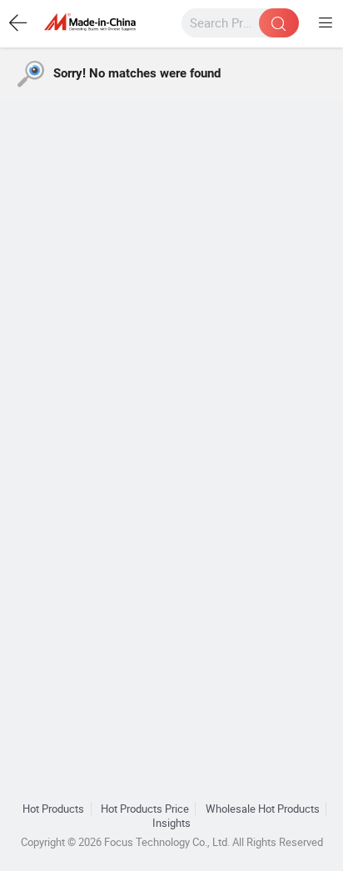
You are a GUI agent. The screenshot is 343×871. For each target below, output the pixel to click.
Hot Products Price (145, 809)
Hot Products (53, 809)
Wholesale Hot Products (263, 809)
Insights (171, 823)
